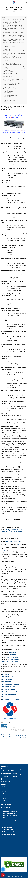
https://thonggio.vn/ (10, 91)
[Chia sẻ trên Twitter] (16, 730)
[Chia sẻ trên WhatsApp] (11, 730)
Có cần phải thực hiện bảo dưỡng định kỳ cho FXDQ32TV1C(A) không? (14, 62)
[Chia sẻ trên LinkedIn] (23, 730)
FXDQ (17, 138)
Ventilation (15, 549)
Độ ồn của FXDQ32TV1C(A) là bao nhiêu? (13, 40)
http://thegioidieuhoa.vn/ (9, 813)
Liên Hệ (4, 800)
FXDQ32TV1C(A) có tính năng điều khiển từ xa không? (15, 31)
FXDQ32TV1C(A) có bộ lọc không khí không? (13, 57)
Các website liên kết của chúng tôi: (11, 88)
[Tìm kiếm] (26, 2)
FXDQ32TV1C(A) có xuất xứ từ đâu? (12, 22)
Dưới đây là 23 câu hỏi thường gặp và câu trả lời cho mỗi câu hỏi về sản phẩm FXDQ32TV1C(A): (13, 20)
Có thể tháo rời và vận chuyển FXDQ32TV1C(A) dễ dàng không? (15, 69)
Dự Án (3, 793)
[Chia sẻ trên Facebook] (14, 730)
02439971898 (12, 652)
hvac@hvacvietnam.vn (12, 657)
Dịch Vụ (4, 791)
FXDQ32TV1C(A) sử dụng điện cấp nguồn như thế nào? (14, 51)
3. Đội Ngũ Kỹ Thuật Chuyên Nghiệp (13, 83)
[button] (2, 2)
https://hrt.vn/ (9, 90)
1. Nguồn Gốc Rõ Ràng (11, 80)
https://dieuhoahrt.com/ (11, 96)
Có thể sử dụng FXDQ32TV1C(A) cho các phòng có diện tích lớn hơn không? (15, 55)
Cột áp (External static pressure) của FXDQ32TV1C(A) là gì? (15, 37)
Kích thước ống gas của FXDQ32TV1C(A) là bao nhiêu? (14, 33)
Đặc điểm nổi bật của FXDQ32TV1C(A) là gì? (13, 23)
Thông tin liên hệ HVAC (7, 76)
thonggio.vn (16, 820)
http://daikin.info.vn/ (7, 681)
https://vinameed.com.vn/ (11, 100)
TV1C (21, 138)
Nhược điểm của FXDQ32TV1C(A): (10, 73)
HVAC (20, 544)
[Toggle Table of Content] (24, 17)
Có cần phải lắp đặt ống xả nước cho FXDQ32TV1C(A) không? (12, 46)
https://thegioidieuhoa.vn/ (9, 691)
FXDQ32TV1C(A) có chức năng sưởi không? (13, 26)
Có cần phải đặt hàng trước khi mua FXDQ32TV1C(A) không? (15, 29)
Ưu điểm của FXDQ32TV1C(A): (9, 71)
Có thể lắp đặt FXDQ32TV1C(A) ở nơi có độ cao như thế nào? (15, 60)
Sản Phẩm (4, 789)
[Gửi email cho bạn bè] (18, 730)
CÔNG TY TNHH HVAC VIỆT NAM (11, 78)
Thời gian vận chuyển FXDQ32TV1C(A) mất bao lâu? (15, 53)
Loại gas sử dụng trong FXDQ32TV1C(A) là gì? (14, 25)
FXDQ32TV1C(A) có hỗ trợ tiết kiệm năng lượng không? (14, 67)
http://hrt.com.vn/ (9, 92)
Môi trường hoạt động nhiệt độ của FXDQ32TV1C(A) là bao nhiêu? (15, 48)
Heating (10, 549)
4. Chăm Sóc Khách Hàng (11, 84)
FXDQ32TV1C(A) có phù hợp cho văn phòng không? (15, 35)
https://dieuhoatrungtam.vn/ (12, 101)
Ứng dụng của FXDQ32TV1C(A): (9, 74)
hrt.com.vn (13, 817)
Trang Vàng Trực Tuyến (17, 876)
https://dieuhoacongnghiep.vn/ (12, 95)
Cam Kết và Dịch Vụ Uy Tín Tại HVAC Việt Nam (14, 79)
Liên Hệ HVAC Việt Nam (9, 87)
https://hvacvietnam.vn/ (11, 97)
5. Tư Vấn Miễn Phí (10, 85)
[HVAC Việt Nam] (14, 2)
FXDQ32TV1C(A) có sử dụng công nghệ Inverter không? (14, 43)
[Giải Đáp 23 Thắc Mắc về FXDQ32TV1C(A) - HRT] (14, 124)
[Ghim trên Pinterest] (21, 730)
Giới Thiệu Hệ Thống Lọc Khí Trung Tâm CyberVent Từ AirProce (7, 736)
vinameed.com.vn (7, 820)
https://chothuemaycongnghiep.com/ (12, 699)
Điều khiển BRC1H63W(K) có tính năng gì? (13, 64)
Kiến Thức (4, 796)
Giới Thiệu (4, 786)
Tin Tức (4, 798)
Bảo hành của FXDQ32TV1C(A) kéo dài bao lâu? (14, 39)
